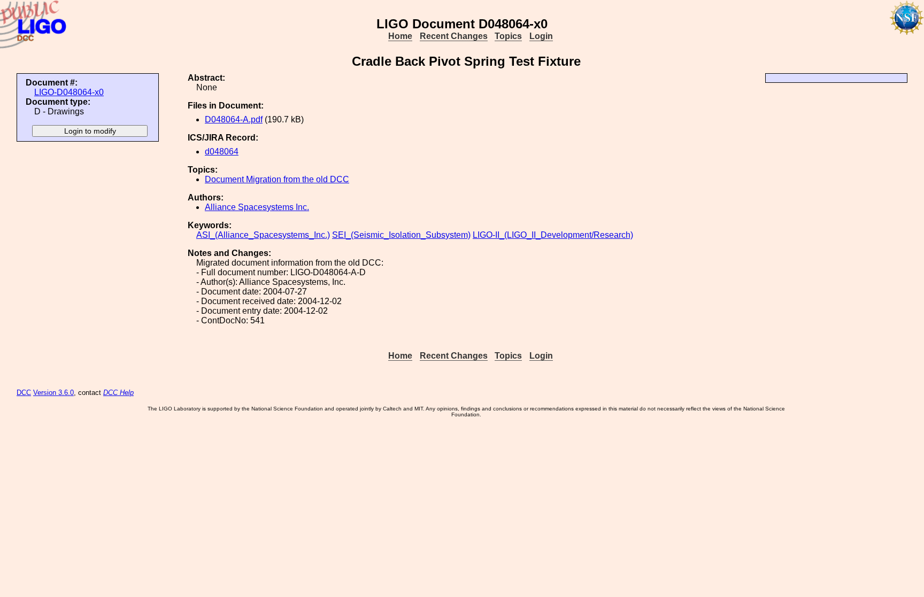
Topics (508, 36)
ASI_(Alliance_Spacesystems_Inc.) (263, 234)
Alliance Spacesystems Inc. (257, 207)
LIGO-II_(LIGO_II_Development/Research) (553, 234)
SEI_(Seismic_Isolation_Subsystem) (401, 234)
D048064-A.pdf (234, 119)
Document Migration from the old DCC (277, 179)
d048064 (221, 151)
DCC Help (118, 393)
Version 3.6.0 (53, 393)
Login (541, 36)
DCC (24, 393)
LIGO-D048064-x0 (69, 92)
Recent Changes (454, 36)
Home (400, 36)
